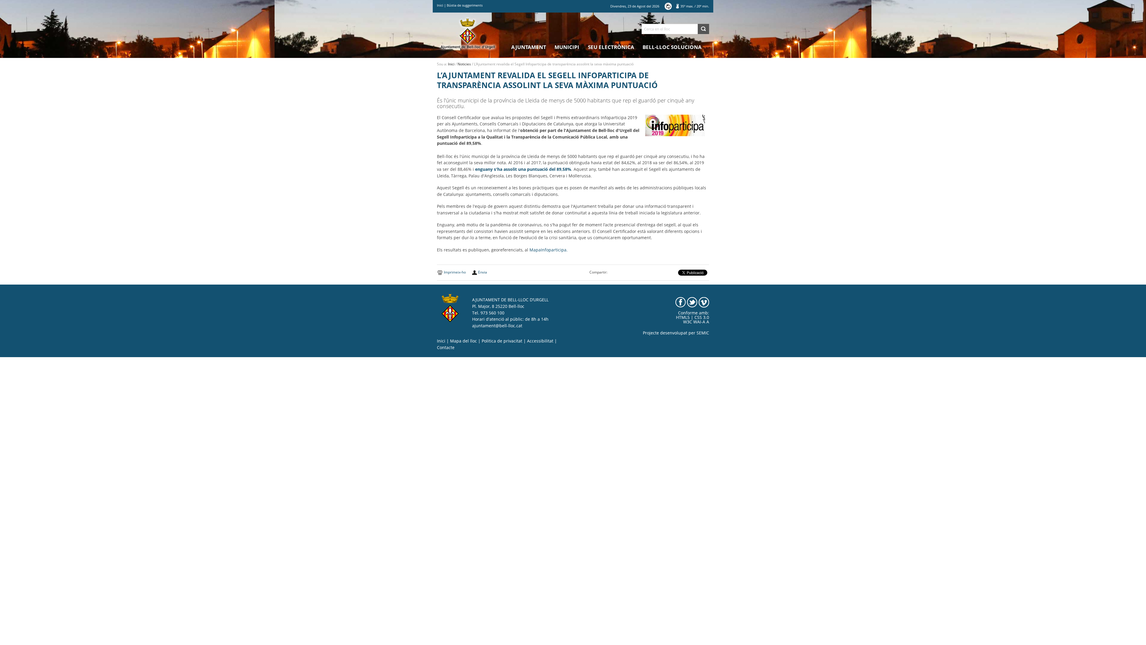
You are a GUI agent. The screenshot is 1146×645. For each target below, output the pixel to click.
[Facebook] (680, 302)
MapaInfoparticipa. (548, 250)
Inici (440, 5)
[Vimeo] (704, 302)
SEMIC (703, 333)
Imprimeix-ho (455, 272)
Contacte (446, 347)
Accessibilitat (540, 341)
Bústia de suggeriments (465, 5)
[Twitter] (692, 302)
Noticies (464, 64)
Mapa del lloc (463, 341)
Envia (482, 272)
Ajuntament (528, 47)
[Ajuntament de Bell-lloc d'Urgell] (468, 33)
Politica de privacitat (502, 341)
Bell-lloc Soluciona (672, 47)
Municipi (566, 47)
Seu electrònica (611, 47)
